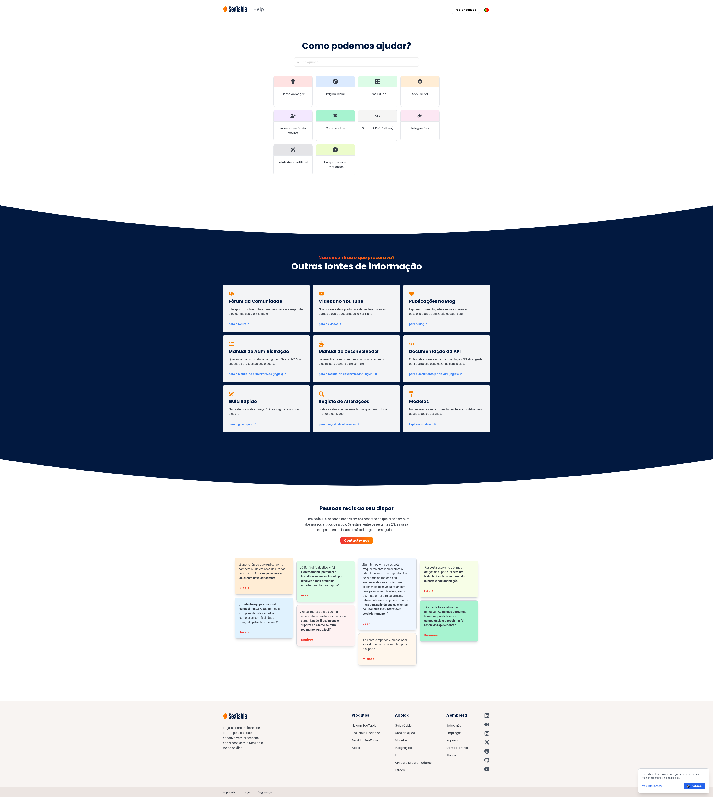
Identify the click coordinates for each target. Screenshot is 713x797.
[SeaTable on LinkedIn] (487, 715)
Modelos (401, 740)
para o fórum (237, 324)
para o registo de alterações (337, 424)
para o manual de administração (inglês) (256, 374)
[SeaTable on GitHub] (487, 760)
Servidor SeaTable (365, 740)
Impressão (229, 792)
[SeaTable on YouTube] (487, 769)
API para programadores (413, 763)
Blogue (451, 755)
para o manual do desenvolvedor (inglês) (346, 374)
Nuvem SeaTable (364, 725)
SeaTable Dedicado (366, 733)
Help (258, 9)
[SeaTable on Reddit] (487, 751)
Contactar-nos (457, 748)
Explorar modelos (420, 424)
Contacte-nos (356, 540)
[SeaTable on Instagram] (487, 733)
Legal (247, 792)
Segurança (265, 792)
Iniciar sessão (466, 10)
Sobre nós (453, 725)
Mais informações (652, 786)
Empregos (453, 733)
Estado (400, 770)
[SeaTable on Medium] (487, 724)
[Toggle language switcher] (486, 10)
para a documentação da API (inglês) (434, 374)
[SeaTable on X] (487, 742)
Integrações (404, 748)
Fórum (399, 755)
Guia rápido (403, 725)
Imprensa (453, 740)
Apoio (356, 748)
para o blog (416, 324)
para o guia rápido (241, 424)
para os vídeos (328, 324)
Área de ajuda (405, 733)
